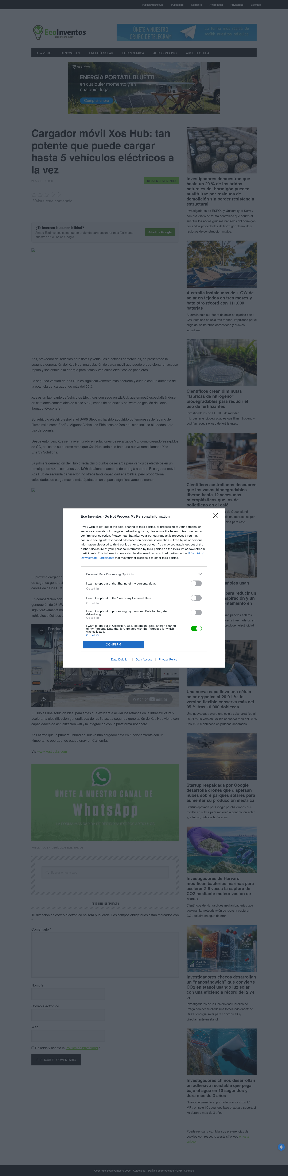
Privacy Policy (168, 659)
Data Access (144, 659)
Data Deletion (120, 659)
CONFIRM (113, 644)
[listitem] (144, 574)
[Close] (217, 517)
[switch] (196, 583)
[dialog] (144, 588)
